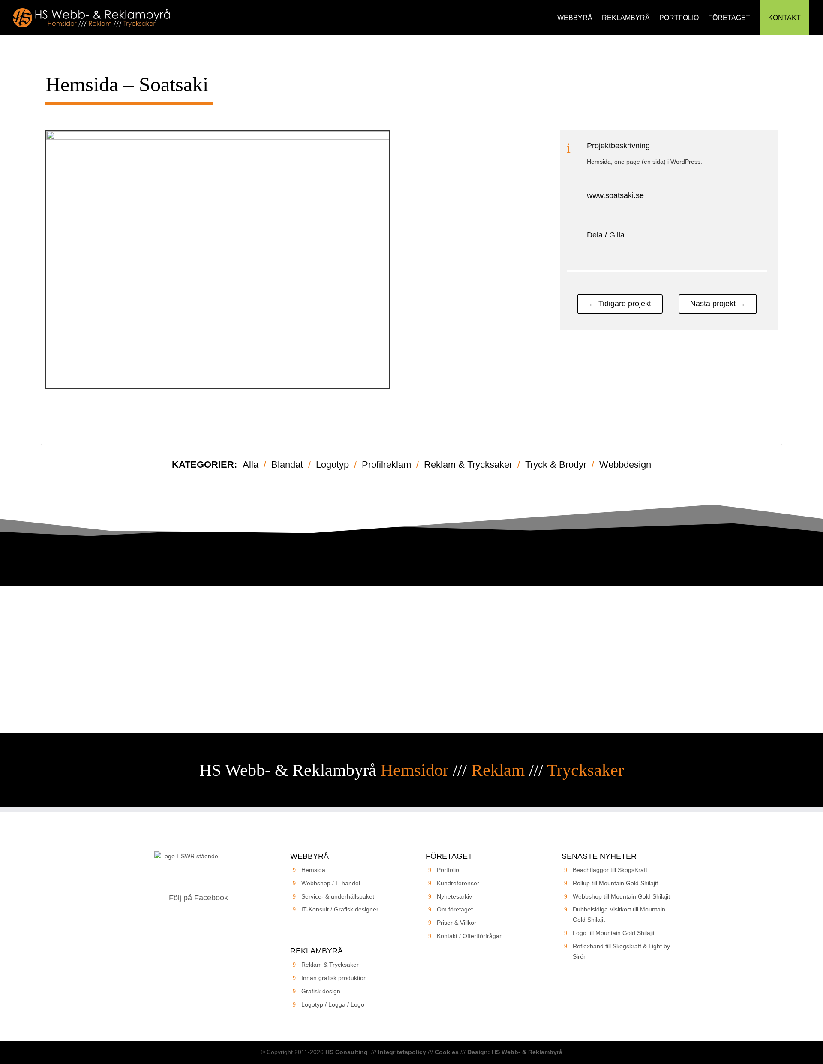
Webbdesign (625, 464)
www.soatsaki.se (615, 195)
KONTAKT (784, 17)
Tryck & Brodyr (555, 464)
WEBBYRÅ (574, 17)
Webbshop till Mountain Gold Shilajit (621, 896)
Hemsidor (414, 770)
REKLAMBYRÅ (626, 17)
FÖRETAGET (729, 17)
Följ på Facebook (198, 897)
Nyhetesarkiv (454, 896)
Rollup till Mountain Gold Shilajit (615, 883)
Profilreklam (386, 464)
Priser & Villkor (456, 922)
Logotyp (332, 464)
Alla (250, 464)
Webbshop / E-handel (330, 883)
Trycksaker (585, 770)
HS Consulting (346, 1052)
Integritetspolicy (402, 1052)
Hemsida (313, 869)
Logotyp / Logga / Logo (332, 1004)
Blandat (287, 464)
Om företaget (455, 909)
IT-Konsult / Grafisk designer (339, 909)
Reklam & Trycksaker (468, 464)
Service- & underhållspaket (337, 896)
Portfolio (448, 869)
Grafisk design (320, 991)
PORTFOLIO (679, 17)
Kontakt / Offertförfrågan (470, 935)
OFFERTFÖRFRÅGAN (411, 683)
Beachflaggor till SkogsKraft (610, 869)
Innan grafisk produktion (334, 977)
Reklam (498, 770)
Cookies (447, 1052)
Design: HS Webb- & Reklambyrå (514, 1052)
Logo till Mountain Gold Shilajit (614, 932)
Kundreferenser (458, 883)
